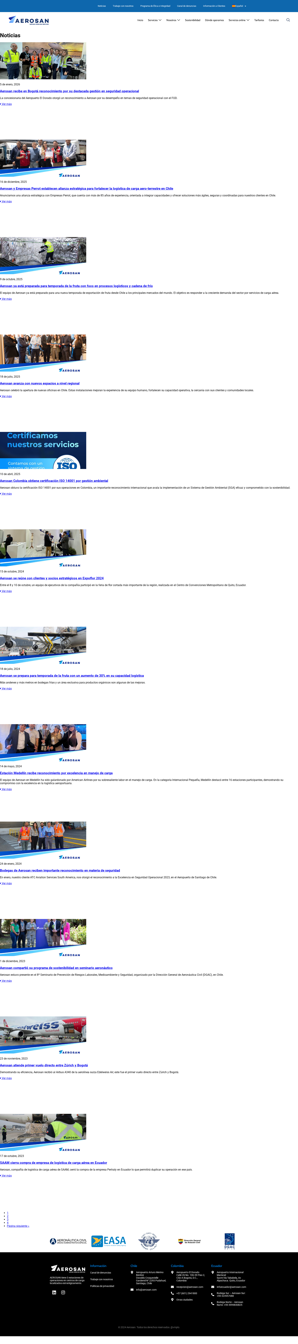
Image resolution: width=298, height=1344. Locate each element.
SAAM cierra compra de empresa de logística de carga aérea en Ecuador (53, 1163)
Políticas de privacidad (102, 1286)
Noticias (102, 6)
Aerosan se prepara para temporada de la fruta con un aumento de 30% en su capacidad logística (72, 676)
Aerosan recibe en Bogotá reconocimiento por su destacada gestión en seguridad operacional (69, 91)
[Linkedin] (54, 1292)
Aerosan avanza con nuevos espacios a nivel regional (40, 383)
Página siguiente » (18, 1226)
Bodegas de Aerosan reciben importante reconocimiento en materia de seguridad (60, 870)
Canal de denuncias (186, 6)
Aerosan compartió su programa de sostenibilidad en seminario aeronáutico (56, 968)
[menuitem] (239, 6)
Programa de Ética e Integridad (155, 6)
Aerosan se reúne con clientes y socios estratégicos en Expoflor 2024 (52, 578)
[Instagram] (63, 1292)
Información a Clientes (214, 6)
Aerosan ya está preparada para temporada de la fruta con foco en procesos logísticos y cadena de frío (76, 286)
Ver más (6, 104)
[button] (155, 20)
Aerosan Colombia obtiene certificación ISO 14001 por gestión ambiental (54, 481)
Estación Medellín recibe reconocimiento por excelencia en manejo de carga (56, 773)
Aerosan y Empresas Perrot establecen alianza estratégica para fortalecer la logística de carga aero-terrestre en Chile (86, 189)
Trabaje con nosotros (123, 6)
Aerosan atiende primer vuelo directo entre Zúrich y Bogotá (44, 1065)
